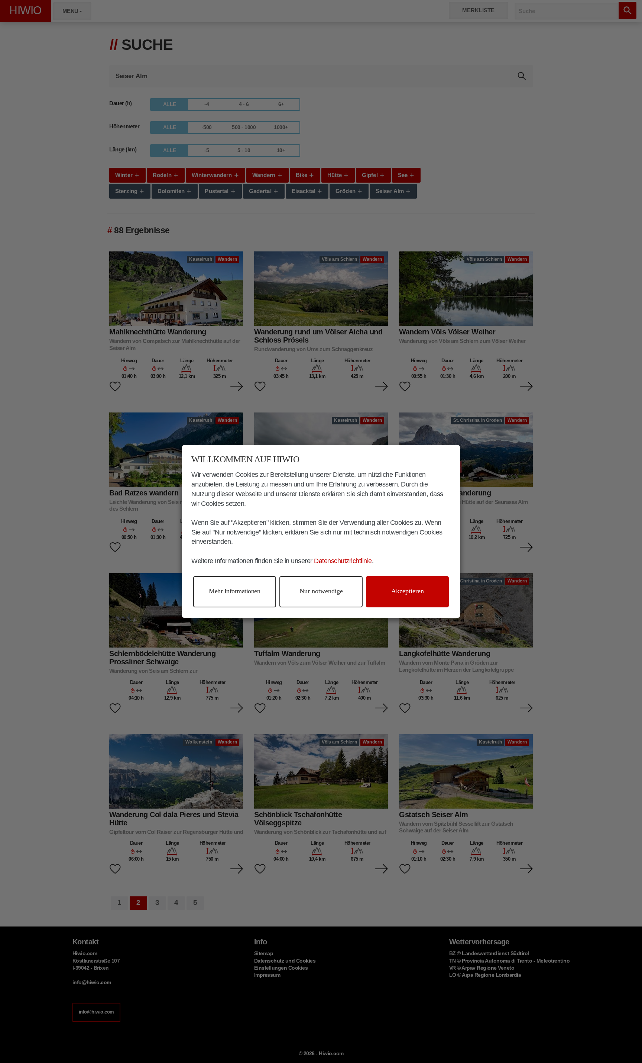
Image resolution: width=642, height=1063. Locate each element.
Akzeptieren (407, 591)
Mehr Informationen (234, 591)
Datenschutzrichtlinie (343, 561)
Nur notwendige (321, 591)
